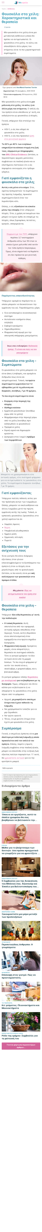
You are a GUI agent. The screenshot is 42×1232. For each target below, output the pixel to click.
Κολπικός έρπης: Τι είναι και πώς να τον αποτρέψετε (22, 349)
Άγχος (7, 527)
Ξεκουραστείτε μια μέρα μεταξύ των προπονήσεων (19, 915)
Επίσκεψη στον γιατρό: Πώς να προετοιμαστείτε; (19, 976)
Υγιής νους (6, 942)
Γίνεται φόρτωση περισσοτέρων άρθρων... (21, 1046)
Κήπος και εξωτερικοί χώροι (12, 1033)
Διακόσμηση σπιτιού (9, 812)
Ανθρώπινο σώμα (8, 912)
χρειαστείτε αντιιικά (14, 758)
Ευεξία (4, 845)
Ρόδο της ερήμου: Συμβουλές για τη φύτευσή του (20, 1037)
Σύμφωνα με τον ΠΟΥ (17, 234)
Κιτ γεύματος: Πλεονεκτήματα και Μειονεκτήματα (20, 1006)
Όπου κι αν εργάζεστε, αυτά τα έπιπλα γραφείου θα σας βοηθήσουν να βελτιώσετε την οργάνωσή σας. (19, 817)
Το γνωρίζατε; (7, 1003)
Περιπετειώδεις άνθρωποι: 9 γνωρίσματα (17, 946)
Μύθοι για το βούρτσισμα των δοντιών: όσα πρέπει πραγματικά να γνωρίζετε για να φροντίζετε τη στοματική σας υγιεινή (21, 850)
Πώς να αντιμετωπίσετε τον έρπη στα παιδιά (22, 594)
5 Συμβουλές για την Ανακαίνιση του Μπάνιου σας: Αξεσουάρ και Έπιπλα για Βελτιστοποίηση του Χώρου (19, 884)
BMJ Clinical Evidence (16, 154)
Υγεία (4, 9)
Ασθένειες (11, 9)
